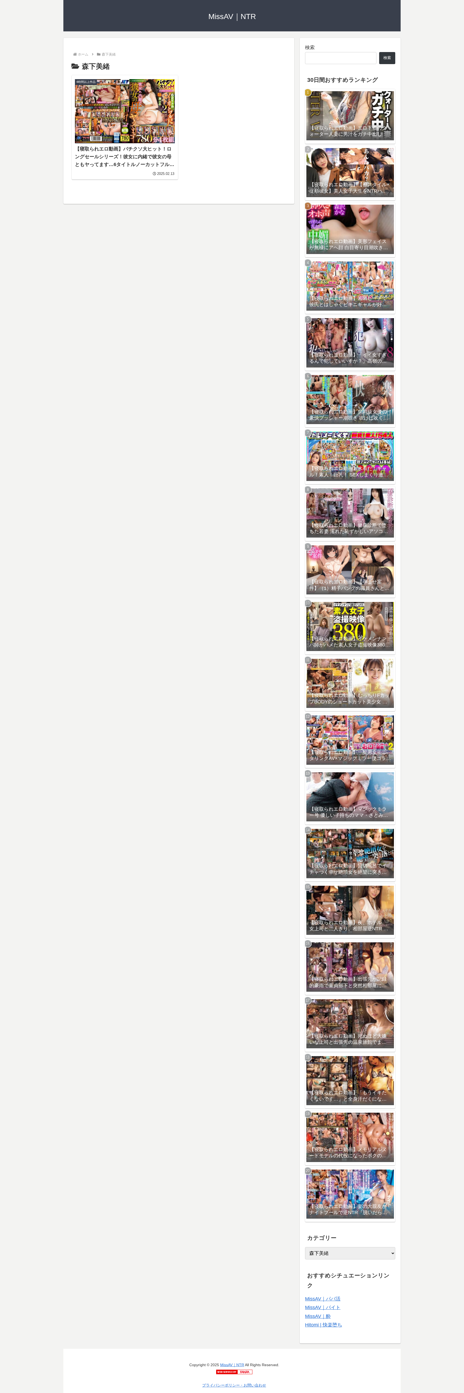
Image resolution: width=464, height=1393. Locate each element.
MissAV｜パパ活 (322, 1299)
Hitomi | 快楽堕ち (323, 1325)
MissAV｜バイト (322, 1307)
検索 (310, 47)
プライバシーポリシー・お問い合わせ (234, 1385)
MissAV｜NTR (232, 1365)
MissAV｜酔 (318, 1316)
